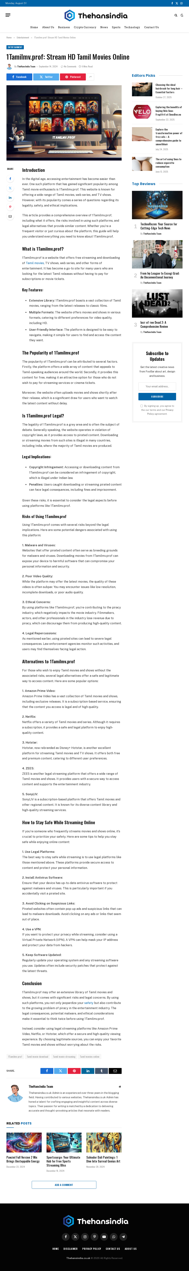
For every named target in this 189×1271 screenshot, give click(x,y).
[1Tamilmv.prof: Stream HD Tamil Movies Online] (64, 123)
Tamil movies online (89, 1056)
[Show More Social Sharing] (90, 76)
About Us (48, 27)
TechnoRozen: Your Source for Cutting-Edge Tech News (158, 226)
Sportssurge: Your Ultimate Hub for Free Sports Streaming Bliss (63, 1161)
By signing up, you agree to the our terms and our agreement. (157, 410)
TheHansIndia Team (26, 66)
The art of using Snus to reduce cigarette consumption (168, 162)
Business (64, 27)
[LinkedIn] (10, 197)
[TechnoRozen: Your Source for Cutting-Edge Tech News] (157, 205)
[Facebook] (10, 178)
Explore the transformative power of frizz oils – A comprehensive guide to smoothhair (169, 137)
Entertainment (15, 47)
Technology (132, 27)
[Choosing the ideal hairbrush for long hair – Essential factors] (142, 89)
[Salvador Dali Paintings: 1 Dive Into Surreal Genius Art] (104, 1142)
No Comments (70, 66)
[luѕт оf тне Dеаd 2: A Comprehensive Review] (157, 303)
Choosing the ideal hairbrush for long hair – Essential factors (169, 88)
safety (88, 1003)
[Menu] (8, 15)
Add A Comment (64, 1185)
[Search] (176, 15)
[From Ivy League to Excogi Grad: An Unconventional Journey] (157, 254)
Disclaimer (70, 1249)
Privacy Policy (91, 1249)
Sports (116, 27)
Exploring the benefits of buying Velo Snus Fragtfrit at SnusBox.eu (169, 110)
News (104, 27)
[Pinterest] (10, 207)
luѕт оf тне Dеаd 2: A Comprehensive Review (154, 325)
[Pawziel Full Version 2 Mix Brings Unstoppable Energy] (24, 1142)
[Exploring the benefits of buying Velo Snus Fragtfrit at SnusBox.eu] (142, 112)
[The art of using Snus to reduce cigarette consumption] (142, 164)
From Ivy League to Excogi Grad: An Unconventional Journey (159, 275)
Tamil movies (35, 263)
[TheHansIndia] (94, 15)
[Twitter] (10, 188)
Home (34, 27)
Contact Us (151, 27)
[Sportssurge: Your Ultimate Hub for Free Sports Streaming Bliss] (64, 1142)
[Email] (10, 216)
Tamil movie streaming (64, 1056)
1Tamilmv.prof (15, 1056)
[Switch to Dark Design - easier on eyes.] (181, 15)
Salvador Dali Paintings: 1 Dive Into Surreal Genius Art (103, 1159)
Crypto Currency (85, 27)
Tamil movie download (37, 1056)
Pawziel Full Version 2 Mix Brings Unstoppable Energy (22, 1159)
